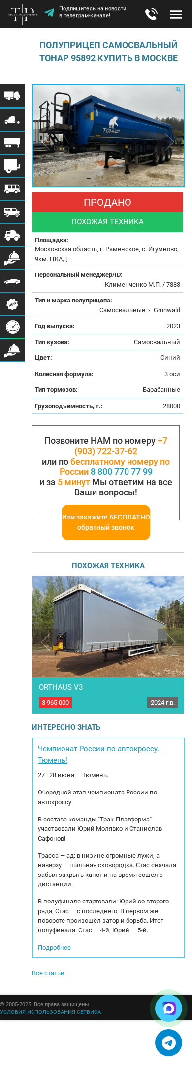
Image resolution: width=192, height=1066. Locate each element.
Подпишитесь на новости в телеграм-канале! (93, 13)
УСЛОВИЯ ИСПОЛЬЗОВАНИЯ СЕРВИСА (50, 1012)
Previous (45, 642)
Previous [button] (46, 142)
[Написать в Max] (168, 1008)
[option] (108, 135)
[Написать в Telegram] (168, 1042)
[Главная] (24, 15)
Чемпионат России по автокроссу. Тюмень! (99, 754)
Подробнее (54, 947)
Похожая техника (107, 222)
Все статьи (48, 973)
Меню (176, 14)
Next (171, 642)
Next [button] (170, 142)
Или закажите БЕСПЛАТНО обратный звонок (106, 522)
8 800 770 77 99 (122, 471)
